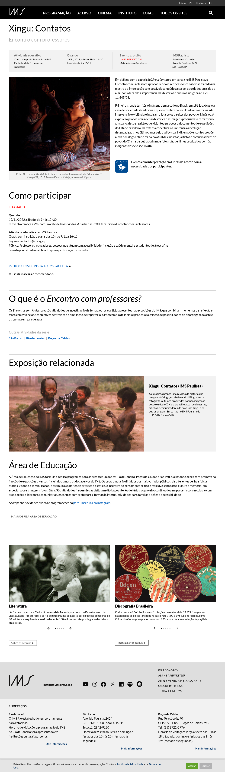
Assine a (171, 675)
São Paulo (15, 338)
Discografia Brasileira (134, 606)
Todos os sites (173, 13)
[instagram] (94, 684)
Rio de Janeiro (35, 338)
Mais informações (56, 743)
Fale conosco (168, 670)
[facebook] (103, 684)
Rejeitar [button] (206, 765)
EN (190, 3)
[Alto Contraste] (210, 3)
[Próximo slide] (70, 628)
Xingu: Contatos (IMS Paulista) (176, 386)
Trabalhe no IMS (170, 690)
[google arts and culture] (139, 684)
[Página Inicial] (17, 12)
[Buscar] (210, 12)
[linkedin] (121, 684)
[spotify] (130, 684)
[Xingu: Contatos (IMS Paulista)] (76, 413)
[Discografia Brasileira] (165, 573)
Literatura (18, 606)
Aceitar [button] (192, 765)
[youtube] (86, 684)
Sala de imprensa (170, 685)
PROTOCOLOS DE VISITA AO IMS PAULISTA (38, 266)
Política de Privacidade (130, 764)
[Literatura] (59, 573)
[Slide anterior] (49, 628)
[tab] (112, 195)
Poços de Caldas (59, 338)
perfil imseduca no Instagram (91, 503)
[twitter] (112, 684)
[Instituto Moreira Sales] (40, 680)
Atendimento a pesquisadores (179, 680)
